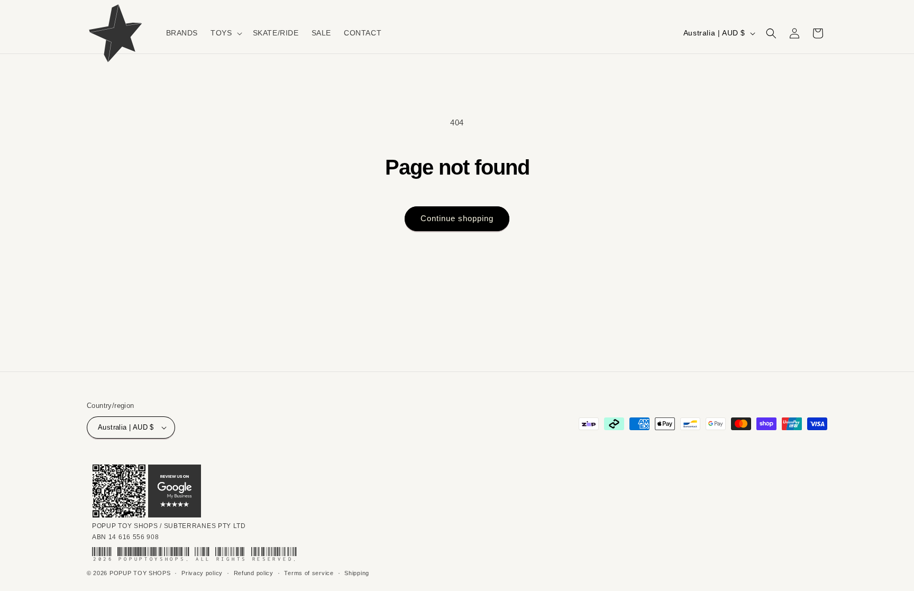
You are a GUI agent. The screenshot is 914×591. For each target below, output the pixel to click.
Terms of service (308, 573)
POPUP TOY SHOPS (140, 573)
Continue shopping (457, 218)
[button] (225, 33)
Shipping (356, 573)
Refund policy (253, 573)
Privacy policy (202, 573)
